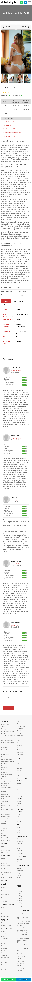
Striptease (4, 828)
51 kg (17, 343)
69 (27, 184)
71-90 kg (19, 903)
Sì (17, 789)
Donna (18, 309)
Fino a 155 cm (21, 956)
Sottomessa (4, 830)
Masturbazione (5, 796)
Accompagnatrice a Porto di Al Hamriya (22, 931)
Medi (18, 819)
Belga (3, 943)
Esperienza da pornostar (5, 806)
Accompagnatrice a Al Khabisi (23, 914)
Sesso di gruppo (6, 787)
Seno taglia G (21, 853)
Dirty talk (3, 752)
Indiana (3, 967)
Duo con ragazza (6, 757)
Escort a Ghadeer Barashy (22, 945)
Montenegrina (21, 726)
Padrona (3, 799)
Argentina (4, 934)
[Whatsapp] (21, 2)
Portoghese (20, 735)
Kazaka (19, 721)
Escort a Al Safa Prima (23, 921)
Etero (2, 907)
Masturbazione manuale (5, 790)
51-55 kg (19, 893)
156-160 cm (20, 959)
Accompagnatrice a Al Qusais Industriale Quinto (23, 940)
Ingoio (3, 833)
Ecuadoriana (5, 957)
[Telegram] (25, 2)
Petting (3, 770)
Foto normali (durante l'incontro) (7, 732)
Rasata (19, 814)
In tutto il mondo (6, 925)
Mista (18, 775)
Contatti (5, 304)
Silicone (19, 862)
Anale (3, 726)
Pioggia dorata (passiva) (5, 784)
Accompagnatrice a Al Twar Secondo (23, 924)
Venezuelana (20, 754)
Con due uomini (6, 840)
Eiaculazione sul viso (7, 740)
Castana (18, 319)
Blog (18, 793)
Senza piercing (20, 326)
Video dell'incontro (6, 838)
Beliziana (4, 945)
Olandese (4, 955)
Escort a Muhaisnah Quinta (22, 918)
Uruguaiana (20, 752)
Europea (18, 334)
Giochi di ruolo (5, 816)
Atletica (19, 868)
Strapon (3, 826)
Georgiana (4, 962)
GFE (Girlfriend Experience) (5, 777)
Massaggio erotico (6, 759)
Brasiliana (4, 948)
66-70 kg (19, 900)
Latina (18, 773)
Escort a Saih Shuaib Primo (23, 935)
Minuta (18, 317)
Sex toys (3, 821)
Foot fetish (4, 772)
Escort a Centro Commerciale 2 (13, 122)
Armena (3, 936)
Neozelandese (21, 731)
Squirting (3, 823)
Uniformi (3, 835)
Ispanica (19, 768)
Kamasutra (4, 794)
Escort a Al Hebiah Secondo (12, 132)
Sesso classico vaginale (8, 735)
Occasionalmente (21, 331)
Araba (18, 761)
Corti (18, 816)
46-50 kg (19, 891)
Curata (19, 786)
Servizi (21, 301)
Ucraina (19, 750)
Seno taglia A (20, 838)
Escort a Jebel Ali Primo (10, 129)
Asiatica (19, 763)
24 (17, 312)
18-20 (18, 827)
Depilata (18, 324)
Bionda (19, 801)
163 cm (18, 346)
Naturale (18, 341)
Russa (18, 740)
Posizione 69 (5, 724)
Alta (18, 882)
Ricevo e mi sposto (6, 877)
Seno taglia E (20, 848)
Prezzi (14, 301)
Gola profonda (5, 749)
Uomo (3, 858)
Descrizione (6, 301)
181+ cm (19, 970)
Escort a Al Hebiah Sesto (11, 136)
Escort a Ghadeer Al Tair (22, 949)
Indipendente (5, 894)
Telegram (25, 979)
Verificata (4, 901)
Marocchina (20, 728)
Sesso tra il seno (6, 819)
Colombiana (4, 953)
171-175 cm (20, 966)
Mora (18, 806)
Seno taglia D (21, 846)
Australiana (4, 938)
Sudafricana (20, 742)
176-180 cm (20, 968)
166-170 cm (20, 963)
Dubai (20, 13)
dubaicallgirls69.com (10, 2)
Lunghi (18, 321)
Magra (18, 877)
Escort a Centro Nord (9, 125)
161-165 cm (20, 961)
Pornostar (4, 890)
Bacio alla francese (6, 774)
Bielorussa (4, 941)
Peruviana (20, 733)
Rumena (19, 738)
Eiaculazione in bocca (7, 742)
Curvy (18, 873)
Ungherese (4, 964)
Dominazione (5, 754)
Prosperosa (20, 870)
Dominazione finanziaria (5, 766)
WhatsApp (9, 979)
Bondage (4, 729)
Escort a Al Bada (21, 927)
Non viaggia (4, 922)
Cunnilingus (4, 747)
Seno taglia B (20, 338)
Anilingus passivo (6, 814)
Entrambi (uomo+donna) (5, 864)
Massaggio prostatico (7, 809)
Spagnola (19, 745)
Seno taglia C (21, 843)
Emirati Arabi (24, 314)
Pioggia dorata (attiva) (7, 781)
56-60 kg (19, 896)
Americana (4, 931)
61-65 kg (19, 898)
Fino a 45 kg (20, 888)
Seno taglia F (20, 850)
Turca (18, 747)
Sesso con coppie (6, 738)
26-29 (18, 832)
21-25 (18, 830)
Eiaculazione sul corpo (7, 745)
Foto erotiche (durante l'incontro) (7, 762)
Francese (4, 960)
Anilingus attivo (5, 811)
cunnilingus (5, 184)
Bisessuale (4, 910)
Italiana (3, 969)
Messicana (20, 723)
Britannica (4, 950)
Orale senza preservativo (5, 802)
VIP (2, 897)
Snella (18, 880)
